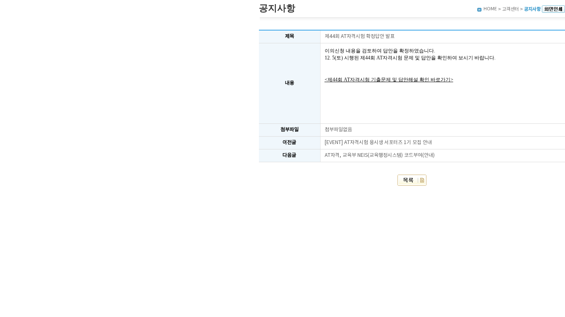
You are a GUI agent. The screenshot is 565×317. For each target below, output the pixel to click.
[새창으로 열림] (553, 9)
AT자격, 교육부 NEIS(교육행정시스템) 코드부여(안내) (380, 155)
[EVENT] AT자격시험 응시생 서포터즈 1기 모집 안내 (378, 142)
